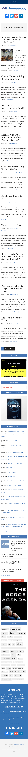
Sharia (11, 671)
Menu (15, 2)
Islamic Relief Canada (20, 648)
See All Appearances (6, 531)
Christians (9, 637)
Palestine (13, 665)
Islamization (5, 651)
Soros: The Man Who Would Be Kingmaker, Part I (18, 543)
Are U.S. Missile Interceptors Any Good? (12, 107)
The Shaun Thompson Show (15, 463)
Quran (3, 668)
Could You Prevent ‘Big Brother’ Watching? (12, 168)
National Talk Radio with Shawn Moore (17, 481)
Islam (19, 644)
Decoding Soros (11, 476)
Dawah (3, 640)
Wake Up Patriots (11, 472)
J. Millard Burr (6, 655)
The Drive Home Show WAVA (15, 452)
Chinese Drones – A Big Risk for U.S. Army (12, 77)
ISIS (13, 644)
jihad (19, 655)
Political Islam (21, 665)
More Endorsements (14, 724)
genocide (19, 640)
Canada (12, 633)
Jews (14, 655)
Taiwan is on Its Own (11, 225)
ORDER (12, 581)
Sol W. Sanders (20, 671)
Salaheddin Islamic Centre (18, 668)
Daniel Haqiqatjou (18, 637)
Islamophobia (14, 651)
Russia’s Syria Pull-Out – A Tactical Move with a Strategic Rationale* (13, 256)
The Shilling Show (12, 468)
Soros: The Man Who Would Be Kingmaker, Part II (11, 555)
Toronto (4, 679)
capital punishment (21, 633)
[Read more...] (17, 70)
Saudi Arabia (4, 671)
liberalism (20, 658)
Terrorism (17, 675)
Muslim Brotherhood (6, 662)
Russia (9, 668)
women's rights (20, 679)
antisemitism (15, 629)
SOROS (5, 675)
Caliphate (4, 633)
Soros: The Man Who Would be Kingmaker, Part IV (11, 570)
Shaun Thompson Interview (14, 485)
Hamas (4, 644)
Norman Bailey (6, 665)
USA (14, 679)
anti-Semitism (5, 629)
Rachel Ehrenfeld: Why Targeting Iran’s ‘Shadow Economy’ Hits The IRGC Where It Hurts (14, 434)
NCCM (21, 662)
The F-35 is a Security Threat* (11, 319)
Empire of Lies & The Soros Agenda (16, 441)
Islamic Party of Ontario (7, 648)
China (3, 637)
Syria (11, 675)
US (10, 679)
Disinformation (11, 640)
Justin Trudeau (6, 658)
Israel (22, 651)
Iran (9, 644)
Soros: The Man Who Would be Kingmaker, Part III (11, 563)
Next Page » (11, 349)
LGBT (14, 659)
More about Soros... (6, 576)
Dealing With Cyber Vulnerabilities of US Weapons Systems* (11, 137)
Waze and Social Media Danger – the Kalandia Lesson (12, 288)
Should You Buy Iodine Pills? (12, 197)
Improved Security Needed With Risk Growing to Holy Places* (13, 39)
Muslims (16, 662)
